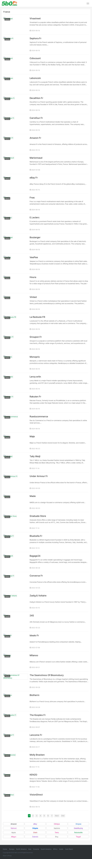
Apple (13, 832)
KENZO (33, 774)
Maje (32, 436)
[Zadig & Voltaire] (15, 601)
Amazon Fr (35, 138)
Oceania (36, 849)
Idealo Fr (34, 635)
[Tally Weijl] (15, 462)
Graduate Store (38, 516)
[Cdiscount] (15, 64)
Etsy (56, 837)
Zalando (35, 837)
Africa (55, 849)
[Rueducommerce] (15, 422)
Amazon (14, 824)
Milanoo (34, 655)
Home (5, 849)
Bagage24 (35, 556)
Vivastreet (35, 18)
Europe (11, 849)
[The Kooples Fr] (15, 721)
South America (46, 849)
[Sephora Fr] (15, 44)
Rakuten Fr (35, 396)
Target (78, 837)
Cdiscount (35, 58)
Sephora (57, 828)
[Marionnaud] (15, 164)
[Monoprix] (15, 363)
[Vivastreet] (15, 24)
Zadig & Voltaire (38, 595)
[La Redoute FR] (15, 323)
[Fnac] (15, 203)
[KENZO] (15, 780)
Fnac (32, 197)
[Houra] (15, 283)
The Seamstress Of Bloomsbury (47, 675)
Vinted (33, 297)
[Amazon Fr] (15, 144)
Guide (61, 849)
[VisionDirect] (15, 800)
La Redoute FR (37, 317)
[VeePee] (15, 263)
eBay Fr (34, 177)
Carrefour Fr (36, 118)
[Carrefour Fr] (15, 124)
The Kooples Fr (38, 715)
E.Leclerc (34, 217)
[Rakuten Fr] (15, 402)
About (5, 855)
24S (32, 615)
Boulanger (35, 237)
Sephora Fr (35, 38)
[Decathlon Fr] (15, 104)
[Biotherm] (15, 701)
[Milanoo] (15, 661)
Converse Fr (36, 575)
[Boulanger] (15, 243)
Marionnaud (36, 157)
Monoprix (35, 357)
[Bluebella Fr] (15, 542)
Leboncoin (35, 78)
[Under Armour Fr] (15, 482)
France (7, 19)
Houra (33, 277)
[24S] (15, 621)
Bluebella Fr (36, 536)
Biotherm (34, 695)
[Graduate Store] (15, 522)
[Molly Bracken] (15, 761)
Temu (57, 832)
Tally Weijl (35, 456)
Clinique (57, 824)
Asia (29, 849)
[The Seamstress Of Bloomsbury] (15, 681)
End (62, 816)
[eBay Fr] (15, 183)
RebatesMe (78, 832)
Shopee (78, 824)
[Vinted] (15, 303)
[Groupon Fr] (15, 343)
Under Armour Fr (39, 476)
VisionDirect (36, 794)
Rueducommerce (39, 416)
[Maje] (15, 442)
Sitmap (9, 855)
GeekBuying (78, 828)
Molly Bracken (37, 754)
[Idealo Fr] (15, 641)
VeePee (34, 257)
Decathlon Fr (36, 98)
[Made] (15, 502)
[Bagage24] (15, 562)
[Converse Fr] (15, 581)
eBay (35, 824)
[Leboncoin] (15, 84)
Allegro (13, 837)
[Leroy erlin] (15, 382)
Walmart (14, 828)
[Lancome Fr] (15, 741)
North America (21, 849)
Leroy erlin (35, 376)
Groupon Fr (36, 337)
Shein (35, 832)
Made (33, 496)
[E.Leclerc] (15, 223)
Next (57, 816)
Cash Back (69, 849)
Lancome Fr (36, 735)
